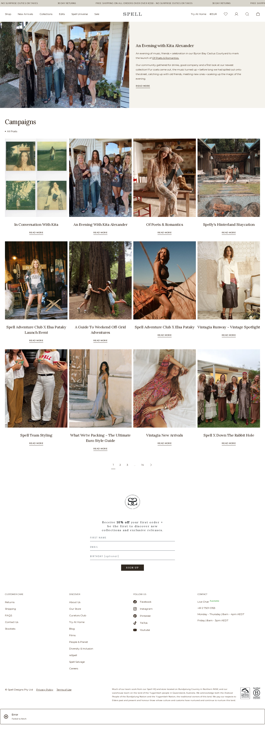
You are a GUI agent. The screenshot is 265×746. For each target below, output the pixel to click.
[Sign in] (236, 14)
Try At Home (76, 622)
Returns (9, 602)
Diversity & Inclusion (81, 648)
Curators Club (77, 615)
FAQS (8, 615)
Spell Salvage (77, 661)
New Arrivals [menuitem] (25, 14)
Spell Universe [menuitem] (79, 14)
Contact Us (11, 622)
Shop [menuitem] (8, 14)
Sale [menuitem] (96, 14)
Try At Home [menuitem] (198, 14)
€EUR (213, 14)
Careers (73, 668)
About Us (74, 602)
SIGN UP (132, 567)
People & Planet (78, 641)
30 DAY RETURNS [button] (67, 3)
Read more (143, 86)
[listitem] (64, 65)
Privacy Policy (44, 689)
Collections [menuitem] (46, 14)
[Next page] (151, 465)
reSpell (73, 655)
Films (72, 635)
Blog (72, 628)
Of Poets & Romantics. (165, 57)
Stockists (10, 628)
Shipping (10, 608)
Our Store (75, 608)
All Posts (12, 131)
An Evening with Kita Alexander (165, 45)
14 (142, 464)
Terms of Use (64, 689)
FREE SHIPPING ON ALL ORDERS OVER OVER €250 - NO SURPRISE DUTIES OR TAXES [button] (144, 3)
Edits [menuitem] (62, 14)
